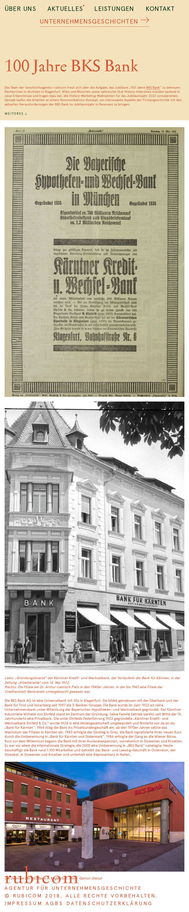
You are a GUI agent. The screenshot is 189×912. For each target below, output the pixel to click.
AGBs (55, 903)
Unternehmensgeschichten (89, 21)
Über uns (20, 9)
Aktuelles (65, 9)
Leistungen (114, 9)
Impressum (24, 903)
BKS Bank (153, 88)
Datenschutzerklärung (109, 903)
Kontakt (160, 9)
